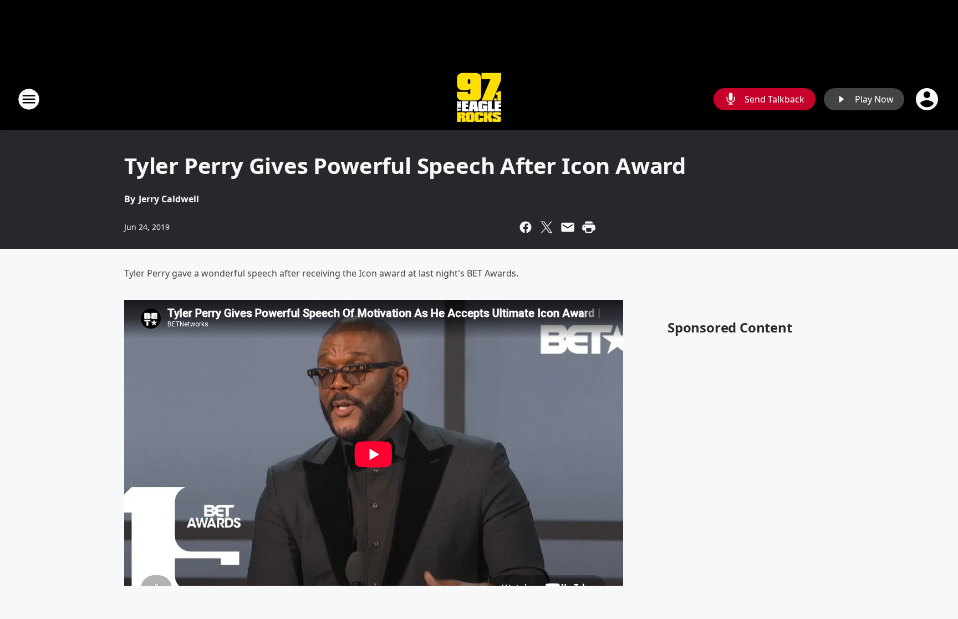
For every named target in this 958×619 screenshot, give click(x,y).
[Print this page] (589, 227)
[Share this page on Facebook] (525, 227)
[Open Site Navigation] (29, 99)
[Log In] (928, 99)
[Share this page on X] (546, 227)
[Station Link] (479, 99)
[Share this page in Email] (567, 227)
